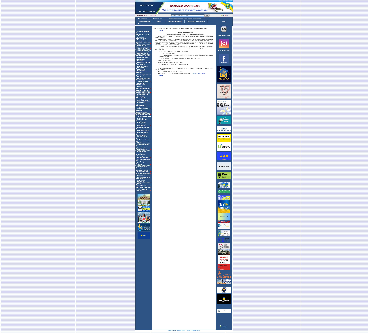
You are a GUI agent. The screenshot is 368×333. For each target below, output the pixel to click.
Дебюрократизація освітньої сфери (143, 145)
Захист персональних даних (144, 75)
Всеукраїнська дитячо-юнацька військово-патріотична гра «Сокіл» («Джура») (142, 105)
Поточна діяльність (143, 88)
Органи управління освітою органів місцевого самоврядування (185, 18)
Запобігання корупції (143, 114)
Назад (161, 30)
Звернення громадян (143, 173)
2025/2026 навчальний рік (144, 42)
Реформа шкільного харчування (143, 63)
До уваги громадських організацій (144, 32)
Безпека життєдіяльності (142, 184)
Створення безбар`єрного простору (141, 85)
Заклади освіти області (144, 21)
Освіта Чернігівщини (143, 92)
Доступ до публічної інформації (143, 160)
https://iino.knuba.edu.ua (199, 73)
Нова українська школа (174, 21)
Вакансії (159, 21)
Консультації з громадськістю (142, 148)
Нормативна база (157, 18)
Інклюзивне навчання (144, 187)
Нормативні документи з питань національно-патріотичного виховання (143, 178)
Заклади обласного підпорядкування (143, 170)
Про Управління (142, 18)
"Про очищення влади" (142, 190)
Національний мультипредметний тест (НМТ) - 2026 (143, 47)
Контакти (140, 24)
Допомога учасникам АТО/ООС (143, 141)
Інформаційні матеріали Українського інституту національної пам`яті (143, 154)
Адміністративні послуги (142, 167)
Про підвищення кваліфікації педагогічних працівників (142, 68)
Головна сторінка (142, 15)
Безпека (139, 72)
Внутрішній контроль (144, 55)
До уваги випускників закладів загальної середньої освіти (144, 52)
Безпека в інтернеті (143, 90)
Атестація (140, 110)
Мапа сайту (153, 15)
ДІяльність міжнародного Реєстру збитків (142, 38)
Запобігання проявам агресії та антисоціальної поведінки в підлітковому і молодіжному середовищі (144, 121)
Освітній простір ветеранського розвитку (142, 59)
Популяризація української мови (196, 21)
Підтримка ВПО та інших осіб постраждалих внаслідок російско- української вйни (143, 97)
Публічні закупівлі (143, 35)
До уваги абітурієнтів (143, 139)
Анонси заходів (142, 112)
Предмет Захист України (142, 163)
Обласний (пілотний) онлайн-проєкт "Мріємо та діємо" (143, 80)
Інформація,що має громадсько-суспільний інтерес (143, 129)
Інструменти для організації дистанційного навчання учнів (142, 134)
